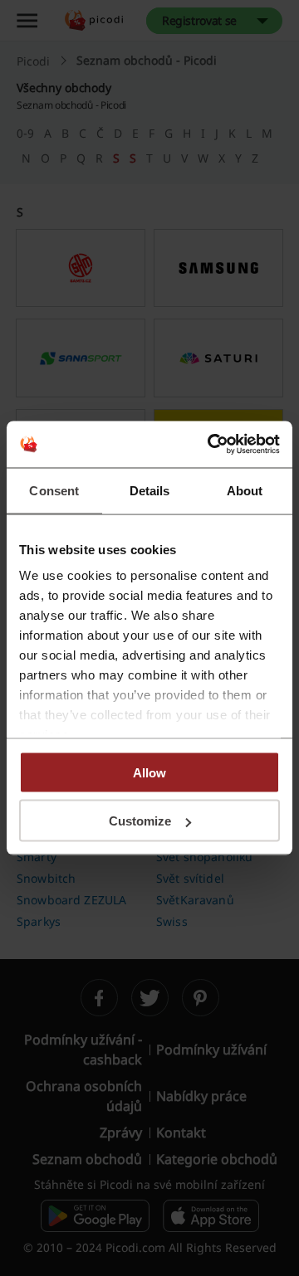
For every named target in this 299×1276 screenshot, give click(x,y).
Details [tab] (150, 490)
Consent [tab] (54, 490)
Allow (149, 772)
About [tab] (245, 490)
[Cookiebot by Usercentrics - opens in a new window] (211, 444)
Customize (140, 821)
